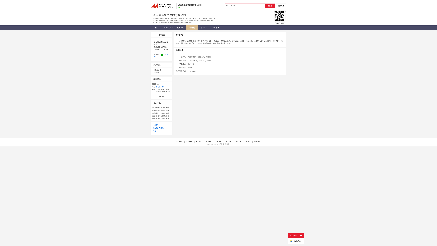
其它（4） (157, 73)
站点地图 (208, 142)
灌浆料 (208, 57)
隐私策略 (218, 142)
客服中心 (199, 142)
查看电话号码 (160, 87)
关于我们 (179, 142)
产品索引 (156, 125)
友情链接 (257, 142)
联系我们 (189, 142)
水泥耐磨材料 (165, 113)
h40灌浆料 (155, 113)
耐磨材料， (202, 57)
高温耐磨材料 (156, 116)
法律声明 (238, 142)
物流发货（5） (158, 70)
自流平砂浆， (192, 57)
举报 (154, 131)
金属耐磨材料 (156, 108)
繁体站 (248, 142)
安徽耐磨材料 (156, 119)
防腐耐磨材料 (165, 108)
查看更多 (161, 96)
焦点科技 (221, 144)
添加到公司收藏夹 (158, 128)
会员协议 (228, 142)
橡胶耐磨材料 (165, 119)
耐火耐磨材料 (165, 110)
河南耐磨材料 (165, 116)
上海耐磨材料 (156, 110)
